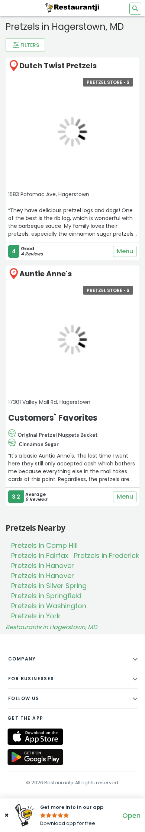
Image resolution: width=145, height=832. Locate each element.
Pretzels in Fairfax (39, 555)
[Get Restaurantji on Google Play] (35, 757)
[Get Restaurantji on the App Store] (35, 736)
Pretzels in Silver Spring (49, 585)
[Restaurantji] (72, 7)
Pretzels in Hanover (42, 565)
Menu (125, 251)
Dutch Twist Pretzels (58, 65)
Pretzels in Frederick (106, 555)
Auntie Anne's (45, 273)
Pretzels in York (35, 616)
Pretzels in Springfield (46, 595)
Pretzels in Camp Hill (44, 545)
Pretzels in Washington (48, 605)
